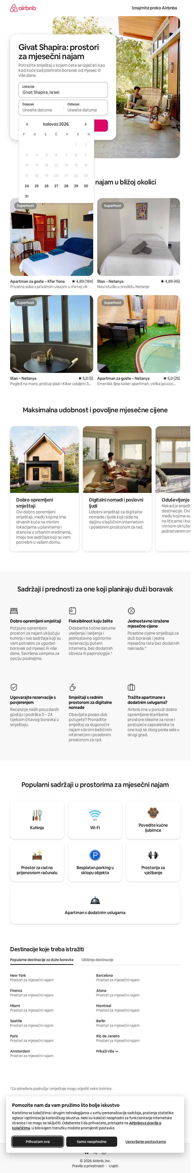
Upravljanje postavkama (146, 1141)
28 (66, 186)
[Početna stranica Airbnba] (23, 8)
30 (86, 186)
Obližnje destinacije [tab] (97, 959)
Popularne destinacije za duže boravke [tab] (42, 959)
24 (27, 186)
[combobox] (63, 92)
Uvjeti (113, 1166)
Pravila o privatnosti (88, 1166)
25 (37, 186)
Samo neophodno (92, 1141)
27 (56, 186)
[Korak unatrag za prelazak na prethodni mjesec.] (27, 124)
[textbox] (40, 110)
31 (27, 196)
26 (46, 186)
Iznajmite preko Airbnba (154, 8)
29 (76, 186)
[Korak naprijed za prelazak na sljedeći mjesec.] (85, 124)
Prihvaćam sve (38, 1141)
